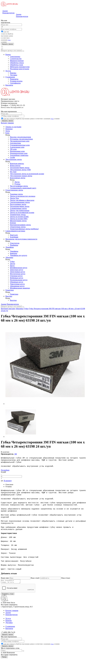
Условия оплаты (16, 81)
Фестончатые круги (17, 274)
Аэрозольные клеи (17, 147)
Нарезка (13, 73)
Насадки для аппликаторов (20, 137)
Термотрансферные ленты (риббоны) (24, 229)
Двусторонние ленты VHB (20, 170)
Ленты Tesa (14, 198)
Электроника (15, 57)
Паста (12, 266)
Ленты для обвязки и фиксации (22, 200)
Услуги (8, 71)
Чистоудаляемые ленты (19, 186)
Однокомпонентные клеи (20, 145)
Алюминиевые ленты (18, 208)
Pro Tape (13, 172)
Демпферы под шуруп (18, 255)
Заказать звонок (7, 634)
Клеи (7, 133)
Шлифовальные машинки (20, 288)
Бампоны (13, 253)
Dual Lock (14, 235)
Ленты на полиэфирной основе (22, 212)
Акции (5, 11)
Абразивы (9, 257)
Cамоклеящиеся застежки (15, 231)
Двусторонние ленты (13, 159)
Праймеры (14, 245)
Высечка (8, 296)
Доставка (13, 75)
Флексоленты (15, 166)
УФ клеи (13, 149)
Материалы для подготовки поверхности (21, 239)
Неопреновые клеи (17, 151)
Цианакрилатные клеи (18, 153)
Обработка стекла (17, 63)
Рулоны (17, 184)
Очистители (14, 243)
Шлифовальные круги (18, 268)
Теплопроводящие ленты (19, 168)
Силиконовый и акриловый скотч (23, 188)
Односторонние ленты (14, 190)
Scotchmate (14, 237)
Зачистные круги (16, 270)
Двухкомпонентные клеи (19, 141)
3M (15, 454)
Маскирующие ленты (18, 221)
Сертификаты (15, 83)
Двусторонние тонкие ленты (21, 176)
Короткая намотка (17, 163)
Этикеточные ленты (18, 227)
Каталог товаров (7, 123)
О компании (10, 77)
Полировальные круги (18, 280)
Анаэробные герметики (19, 155)
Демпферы (9, 247)
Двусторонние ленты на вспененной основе (27, 174)
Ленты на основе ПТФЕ (19, 217)
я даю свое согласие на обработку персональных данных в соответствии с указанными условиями (31, 118)
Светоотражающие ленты (20, 202)
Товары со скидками (13, 127)
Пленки (13, 223)
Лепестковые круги (17, 272)
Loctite (12, 157)
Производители (8, 13)
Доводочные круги (17, 284)
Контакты (9, 85)
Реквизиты (14, 79)
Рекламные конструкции (19, 69)
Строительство (16, 59)
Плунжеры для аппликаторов (21, 139)
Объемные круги (16, 282)
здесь (9, 40)
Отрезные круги (16, 276)
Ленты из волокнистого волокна (22, 196)
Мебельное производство (20, 67)
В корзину (8, 481)
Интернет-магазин (8, 309)
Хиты (7, 131)
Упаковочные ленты (18, 215)
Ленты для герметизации (19, 210)
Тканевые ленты (16, 194)
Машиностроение (17, 61)
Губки (12, 261)
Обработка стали (16, 65)
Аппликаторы (15, 143)
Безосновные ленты (17, 178)
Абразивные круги (17, 286)
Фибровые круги (16, 278)
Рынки (8, 54)
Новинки (9, 129)
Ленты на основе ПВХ (19, 219)
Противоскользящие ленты (20, 225)
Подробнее (5, 470)
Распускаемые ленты (18, 204)
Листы (17, 182)
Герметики (9, 290)
